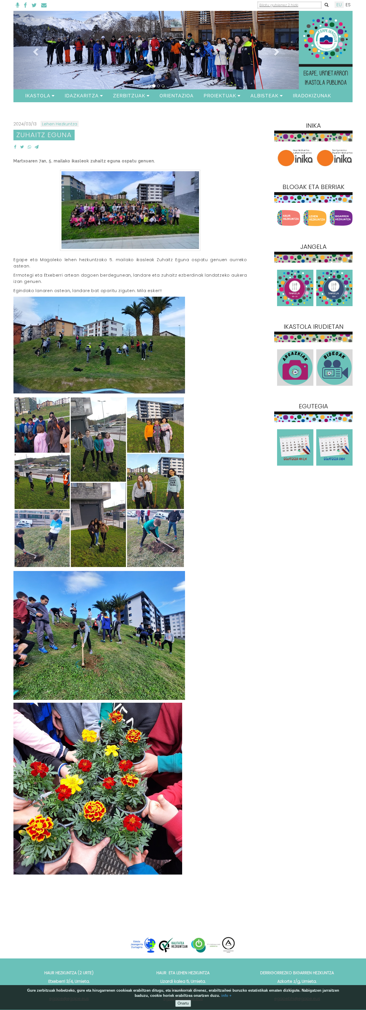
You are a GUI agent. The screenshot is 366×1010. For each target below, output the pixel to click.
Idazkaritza (82, 96)
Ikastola (37, 96)
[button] (34, 50)
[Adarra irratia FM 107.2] (17, 5)
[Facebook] (25, 5)
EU (339, 4)
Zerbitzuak (129, 96)
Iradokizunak (312, 96)
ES (348, 4)
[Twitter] (34, 5)
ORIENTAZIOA (177, 96)
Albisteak (264, 96)
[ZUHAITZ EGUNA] (15, 147)
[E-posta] (44, 5)
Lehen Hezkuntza (59, 124)
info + (226, 996)
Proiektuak (220, 96)
